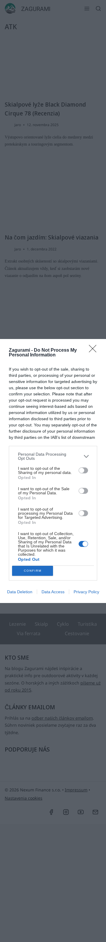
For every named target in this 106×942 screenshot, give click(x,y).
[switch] (83, 470)
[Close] (94, 350)
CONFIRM (33, 570)
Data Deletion (19, 591)
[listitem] (53, 456)
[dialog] (53, 471)
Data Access (53, 591)
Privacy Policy (86, 591)
